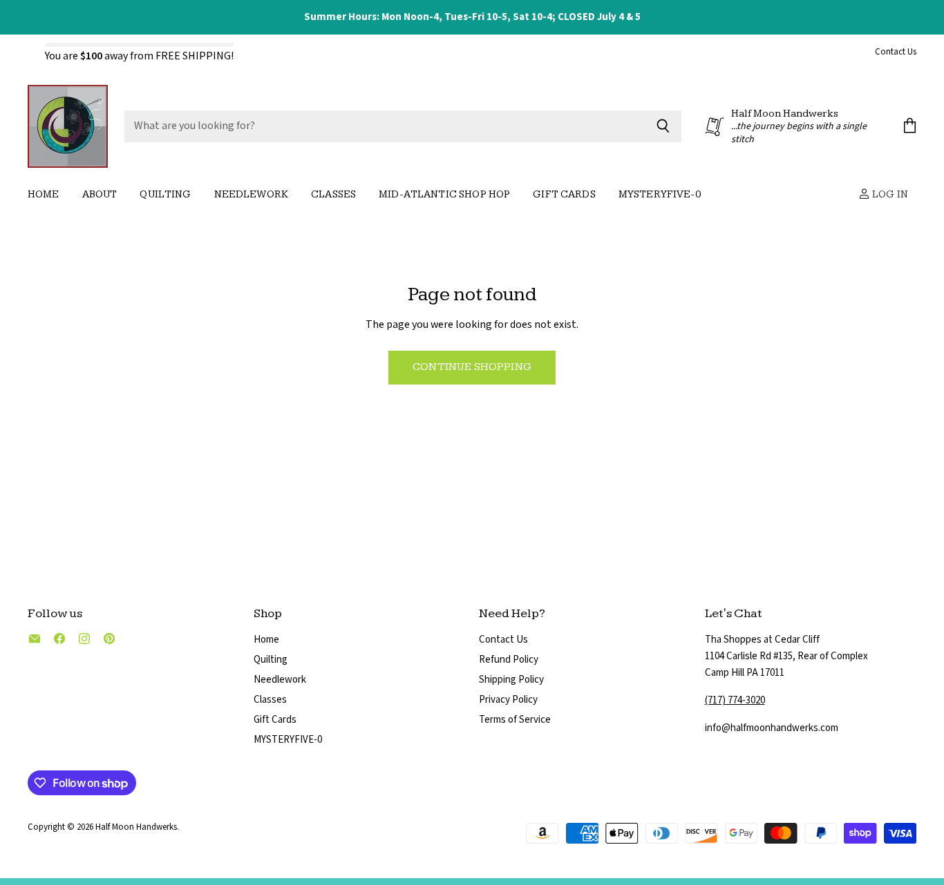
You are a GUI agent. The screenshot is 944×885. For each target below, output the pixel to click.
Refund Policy (508, 659)
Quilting (165, 194)
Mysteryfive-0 (660, 194)
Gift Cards (564, 194)
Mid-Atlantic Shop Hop (444, 194)
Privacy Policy (508, 699)
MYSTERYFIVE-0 (288, 739)
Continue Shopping (472, 366)
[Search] (663, 126)
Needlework (251, 194)
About (99, 194)
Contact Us (895, 53)
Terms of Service (515, 719)
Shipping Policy (511, 679)
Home (43, 194)
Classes (333, 194)
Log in (889, 194)
